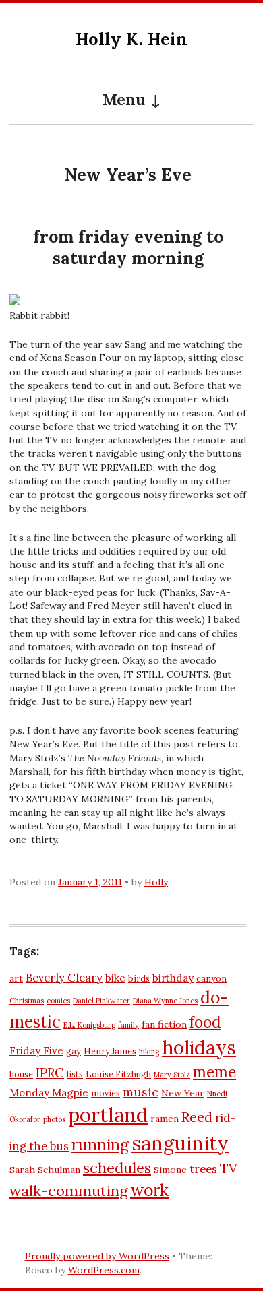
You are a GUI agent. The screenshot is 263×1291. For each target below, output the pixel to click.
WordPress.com (104, 1270)
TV (228, 1168)
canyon (211, 978)
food (205, 1022)
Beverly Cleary (64, 977)
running (100, 1144)
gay (73, 1051)
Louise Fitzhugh (118, 1074)
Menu (124, 99)
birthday (173, 978)
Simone (170, 1170)
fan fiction (164, 1024)
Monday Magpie (48, 1092)
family (128, 1025)
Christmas (26, 1000)
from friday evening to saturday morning (128, 248)
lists (75, 1074)
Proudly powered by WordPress (97, 1256)
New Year (182, 1093)
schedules (117, 1167)
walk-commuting (68, 1190)
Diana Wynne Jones (165, 1000)
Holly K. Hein (131, 39)
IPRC (50, 1073)
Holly (156, 882)
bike (115, 978)
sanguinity (180, 1143)
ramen (164, 1118)
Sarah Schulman (44, 1170)
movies (105, 1093)
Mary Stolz (172, 1074)
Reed (196, 1116)
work (149, 1190)
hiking (149, 1052)
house (21, 1074)
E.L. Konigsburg (89, 1025)
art (16, 978)
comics (58, 1000)
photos (54, 1119)
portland (108, 1114)
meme (214, 1072)
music (140, 1092)
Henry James (110, 1051)
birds (139, 978)
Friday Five (36, 1050)
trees (203, 1169)
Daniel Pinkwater (101, 1000)
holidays (199, 1047)
